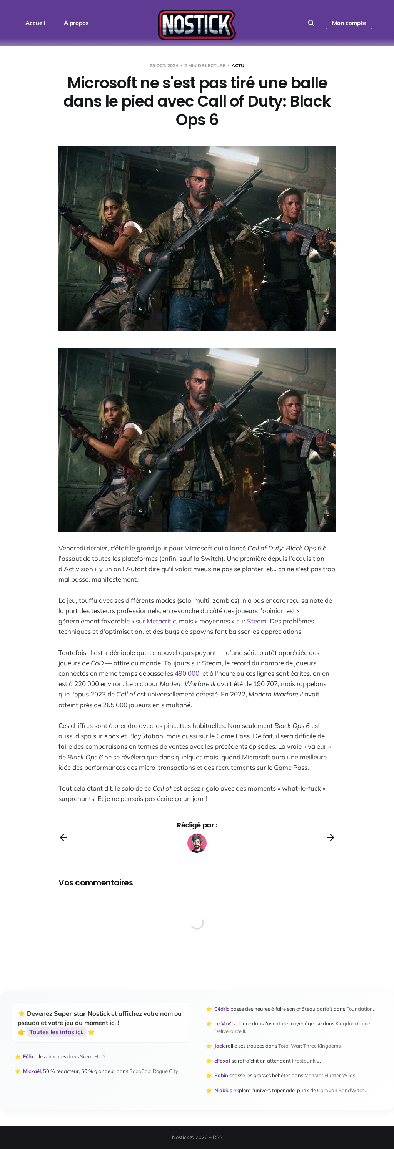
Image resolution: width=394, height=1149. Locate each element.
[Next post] (331, 837)
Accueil (35, 23)
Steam (257, 621)
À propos (76, 23)
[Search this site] (311, 23)
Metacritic (161, 621)
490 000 (187, 673)
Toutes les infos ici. (56, 1032)
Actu (238, 65)
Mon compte (349, 23)
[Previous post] (63, 837)
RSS (217, 1137)
